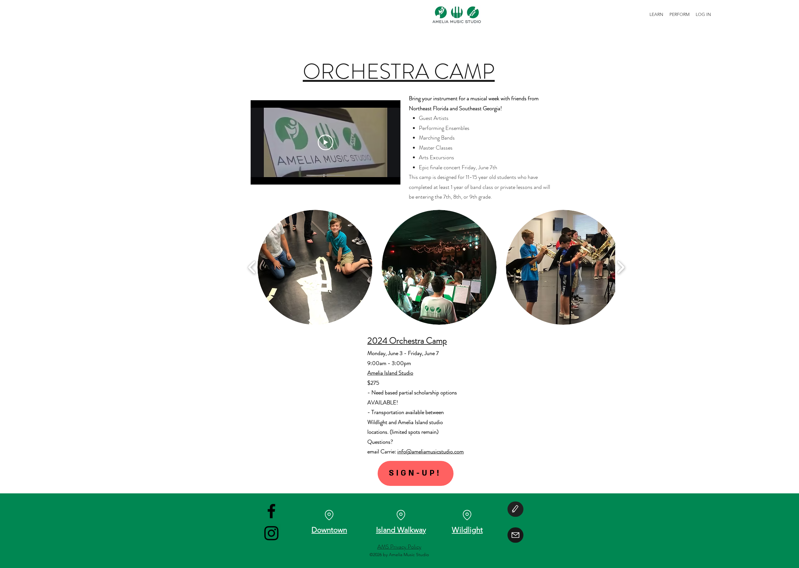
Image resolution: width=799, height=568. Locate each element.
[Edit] (515, 509)
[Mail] (515, 535)
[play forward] (621, 267)
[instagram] (271, 533)
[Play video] (325, 142)
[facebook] (271, 511)
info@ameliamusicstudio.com (430, 451)
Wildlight (467, 529)
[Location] (401, 515)
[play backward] (252, 267)
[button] (314, 267)
